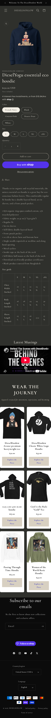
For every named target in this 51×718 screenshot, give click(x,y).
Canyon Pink (12, 117)
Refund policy (30, 708)
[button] (6, 10)
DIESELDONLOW (15, 708)
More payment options (25, 172)
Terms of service (27, 713)
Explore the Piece (12, 461)
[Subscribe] (42, 626)
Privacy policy (43, 708)
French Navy (11, 110)
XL (32, 134)
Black (26, 110)
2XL (43, 134)
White (8, 123)
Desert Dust (29, 116)
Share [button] (7, 180)
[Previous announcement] (5, 3)
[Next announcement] (46, 3)
